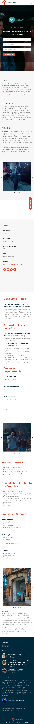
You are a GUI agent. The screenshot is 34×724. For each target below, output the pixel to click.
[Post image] (4, 655)
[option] (17, 176)
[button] (1, 177)
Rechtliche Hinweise (22, 708)
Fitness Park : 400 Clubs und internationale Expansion (16, 670)
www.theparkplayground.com (12, 264)
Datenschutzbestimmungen (10, 710)
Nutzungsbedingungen (8, 708)
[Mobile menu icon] (30, 2)
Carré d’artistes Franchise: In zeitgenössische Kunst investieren (18, 655)
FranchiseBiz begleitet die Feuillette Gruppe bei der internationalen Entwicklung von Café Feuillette (18, 662)
